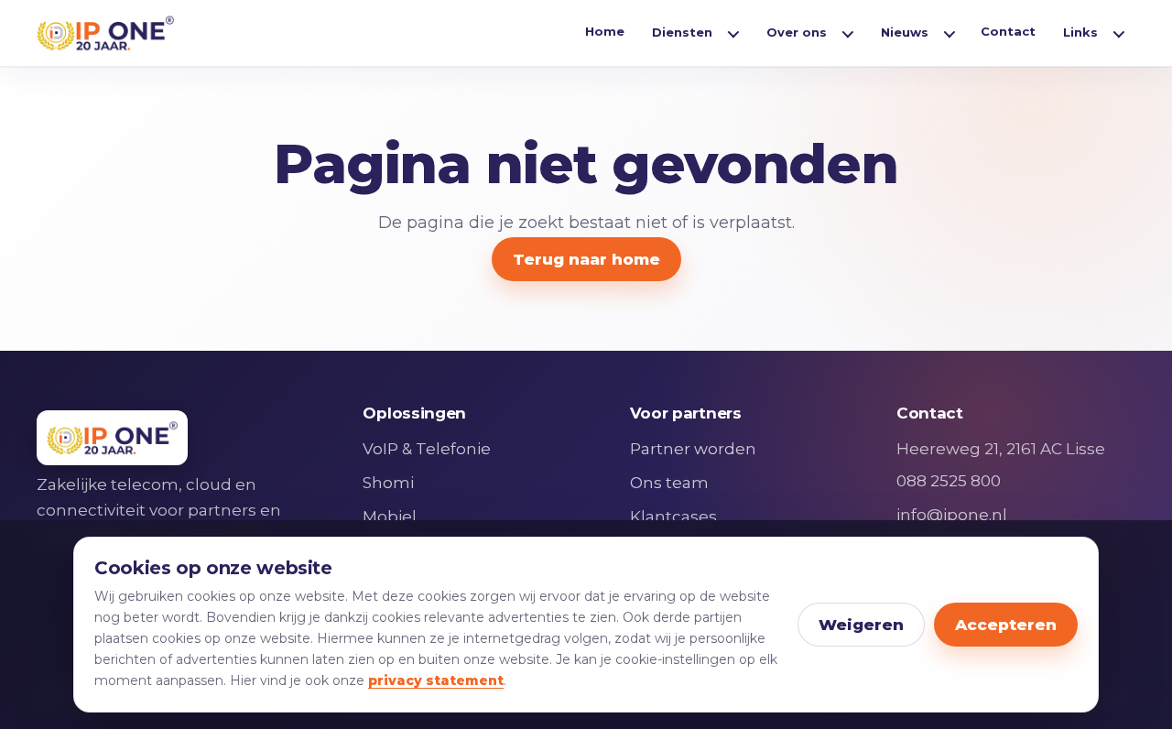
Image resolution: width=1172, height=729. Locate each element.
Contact (1008, 31)
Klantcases (673, 516)
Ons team (669, 482)
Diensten (682, 32)
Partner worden (693, 449)
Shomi (388, 482)
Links (1080, 32)
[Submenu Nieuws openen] (949, 33)
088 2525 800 (948, 481)
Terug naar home (586, 259)
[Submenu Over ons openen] (848, 33)
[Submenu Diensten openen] (733, 33)
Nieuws (904, 32)
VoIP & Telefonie (427, 449)
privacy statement (436, 680)
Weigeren (861, 624)
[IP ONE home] (105, 33)
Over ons (796, 32)
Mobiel (390, 516)
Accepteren (1006, 624)
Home (604, 31)
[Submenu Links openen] (1119, 33)
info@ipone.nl (951, 515)
